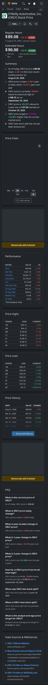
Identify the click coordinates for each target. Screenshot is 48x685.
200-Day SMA (11, 285)
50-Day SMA (10, 292)
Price (7, 268)
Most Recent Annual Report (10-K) (24, 651)
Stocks (10, 9)
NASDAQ (9, 275)
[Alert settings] (30, 24)
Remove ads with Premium (23, 245)
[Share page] (36, 24)
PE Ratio (8, 299)
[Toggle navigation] (4, 4)
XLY (6, 282)
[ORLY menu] (41, 10)
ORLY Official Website (18, 643)
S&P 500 (8, 272)
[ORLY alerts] (24, 24)
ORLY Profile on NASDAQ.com (22, 672)
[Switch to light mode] (29, 4)
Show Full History (24, 433)
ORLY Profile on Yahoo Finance (23, 665)
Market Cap (10, 295)
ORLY (18, 9)
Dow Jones (9, 278)
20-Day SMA (10, 289)
